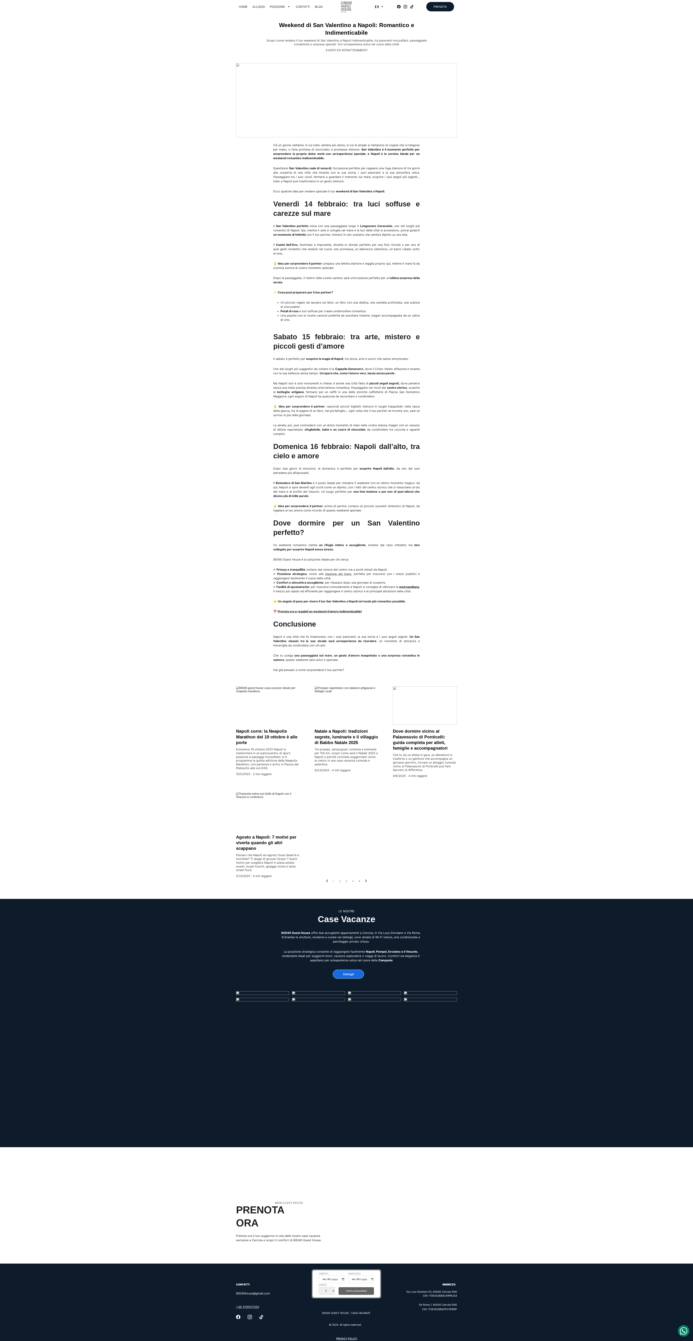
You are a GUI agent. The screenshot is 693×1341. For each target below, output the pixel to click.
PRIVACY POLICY (346, 1338)
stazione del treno (338, 574)
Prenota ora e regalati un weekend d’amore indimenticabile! (320, 611)
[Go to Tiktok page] (412, 6)
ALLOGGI (258, 6)
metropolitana (409, 587)
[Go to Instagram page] (407, 6)
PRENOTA (440, 6)
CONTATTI (303, 6)
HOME (243, 6)
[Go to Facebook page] (400, 6)
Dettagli (348, 974)
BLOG (319, 6)
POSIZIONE (277, 6)
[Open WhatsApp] (683, 1331)
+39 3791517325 (247, 1307)
